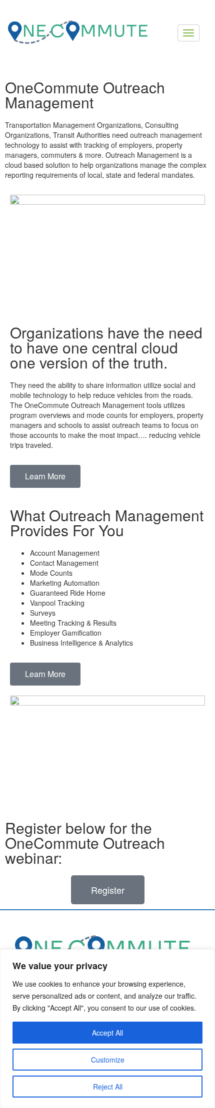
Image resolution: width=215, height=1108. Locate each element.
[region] (107, 1028)
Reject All (107, 1087)
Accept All (107, 1033)
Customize (107, 1060)
